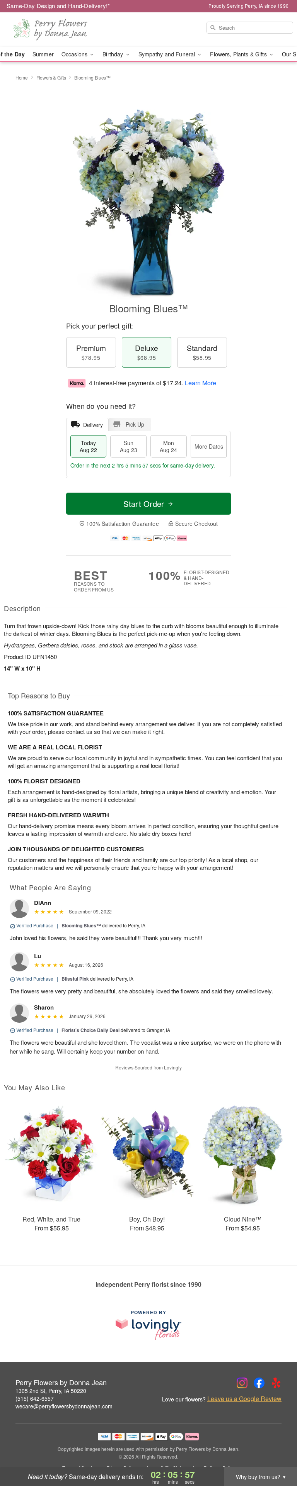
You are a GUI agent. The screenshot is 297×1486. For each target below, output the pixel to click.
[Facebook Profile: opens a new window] (259, 1383)
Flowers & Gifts (51, 77)
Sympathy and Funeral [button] (167, 54)
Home (21, 77)
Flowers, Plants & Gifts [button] (239, 54)
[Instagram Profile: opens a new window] (242, 1383)
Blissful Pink (75, 978)
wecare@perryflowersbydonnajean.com (64, 1406)
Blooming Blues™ (81, 925)
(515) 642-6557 (34, 1398)
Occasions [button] (75, 54)
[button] (276, 1453)
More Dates (209, 446)
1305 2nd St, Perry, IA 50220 (50, 1391)
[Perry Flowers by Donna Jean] (51, 29)
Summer (43, 54)
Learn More (200, 382)
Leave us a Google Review (244, 1399)
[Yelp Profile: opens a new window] (276, 1383)
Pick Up (135, 424)
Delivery (93, 425)
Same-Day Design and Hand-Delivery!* (58, 6)
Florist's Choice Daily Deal (90, 1030)
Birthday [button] (113, 54)
